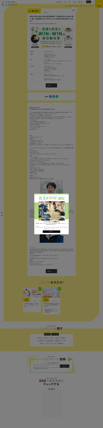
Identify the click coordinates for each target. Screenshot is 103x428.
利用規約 (45, 228)
